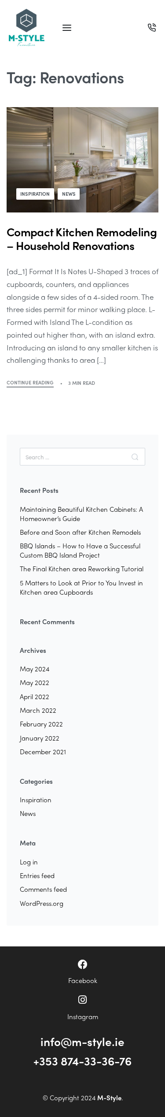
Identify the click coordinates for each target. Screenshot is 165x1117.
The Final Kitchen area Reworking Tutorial (81, 568)
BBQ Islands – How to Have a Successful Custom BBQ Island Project (80, 550)
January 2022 (39, 738)
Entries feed (37, 875)
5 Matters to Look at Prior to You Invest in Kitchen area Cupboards (81, 587)
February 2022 (41, 724)
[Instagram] (83, 1000)
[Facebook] (83, 964)
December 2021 (43, 751)
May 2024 (34, 669)
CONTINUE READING (30, 383)
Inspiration (35, 193)
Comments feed (43, 889)
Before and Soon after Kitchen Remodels (80, 532)
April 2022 (34, 696)
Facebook (82, 980)
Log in (29, 862)
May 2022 (34, 682)
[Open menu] (67, 27)
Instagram (82, 1016)
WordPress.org (41, 903)
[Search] (135, 456)
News (69, 193)
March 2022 (38, 710)
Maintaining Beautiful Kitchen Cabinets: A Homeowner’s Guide (81, 513)
